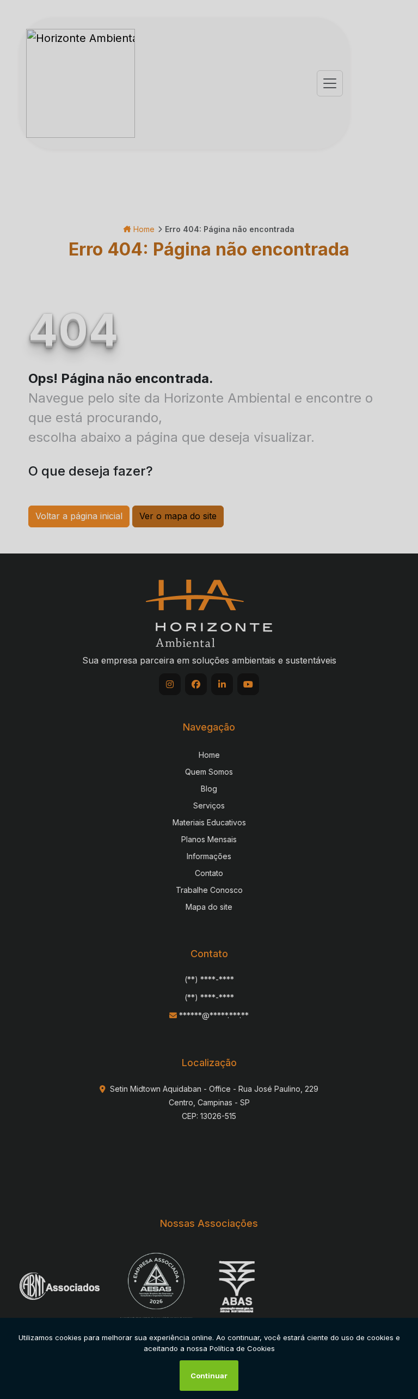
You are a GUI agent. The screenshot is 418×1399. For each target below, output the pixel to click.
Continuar (209, 1375)
